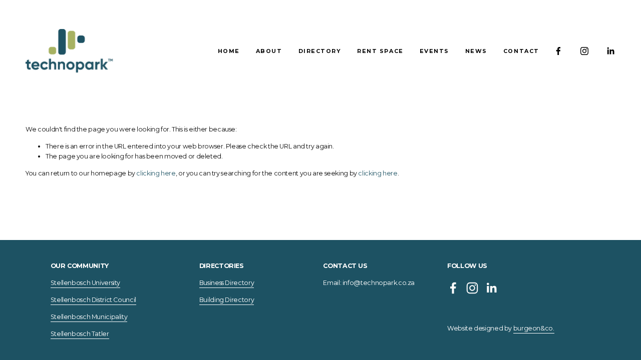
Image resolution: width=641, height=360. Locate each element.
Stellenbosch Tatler (80, 334)
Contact (521, 51)
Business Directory (226, 282)
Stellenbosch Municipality (89, 316)
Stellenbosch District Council (93, 300)
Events (434, 51)
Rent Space (380, 51)
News (476, 51)
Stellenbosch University (85, 282)
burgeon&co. (533, 328)
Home (229, 51)
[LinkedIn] (610, 51)
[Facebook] (558, 51)
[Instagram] (584, 51)
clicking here (155, 173)
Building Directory (226, 300)
